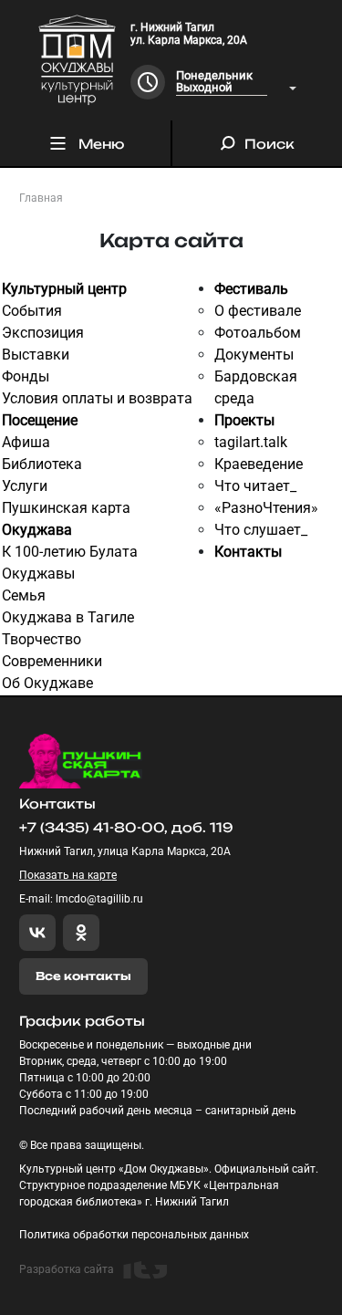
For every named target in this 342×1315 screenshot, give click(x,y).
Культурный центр (64, 288)
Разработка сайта (66, 1269)
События (32, 310)
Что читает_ (255, 486)
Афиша (26, 442)
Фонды (25, 376)
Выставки (35, 354)
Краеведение (258, 464)
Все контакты (83, 976)
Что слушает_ (260, 529)
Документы (254, 354)
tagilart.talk (250, 442)
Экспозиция (43, 332)
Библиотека (42, 464)
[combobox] (236, 82)
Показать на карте (68, 875)
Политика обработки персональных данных (134, 1234)
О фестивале (257, 310)
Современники (52, 661)
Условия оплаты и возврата (97, 398)
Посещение (40, 420)
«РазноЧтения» (266, 508)
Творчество (41, 639)
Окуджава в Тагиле (68, 617)
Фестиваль (251, 288)
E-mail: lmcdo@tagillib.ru (81, 898)
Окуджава (37, 529)
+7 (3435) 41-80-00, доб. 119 (126, 827)
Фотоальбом (257, 332)
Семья (24, 595)
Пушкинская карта (66, 508)
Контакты (248, 551)
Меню (101, 143)
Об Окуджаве (47, 683)
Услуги (24, 486)
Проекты (244, 420)
